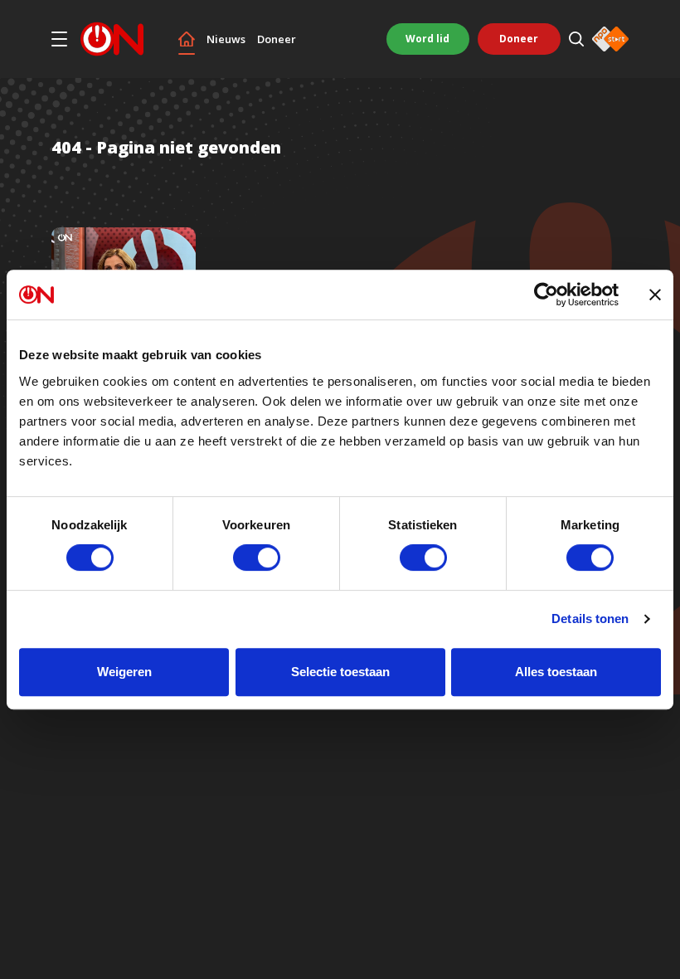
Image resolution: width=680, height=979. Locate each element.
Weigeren (124, 672)
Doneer (276, 39)
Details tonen (590, 618)
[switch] (256, 557)
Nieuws (225, 39)
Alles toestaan (556, 672)
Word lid (427, 39)
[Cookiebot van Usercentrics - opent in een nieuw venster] (546, 294)
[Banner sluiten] (655, 294)
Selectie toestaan (340, 672)
